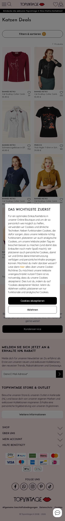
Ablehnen (32, 309)
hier (22, 266)
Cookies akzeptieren (32, 300)
